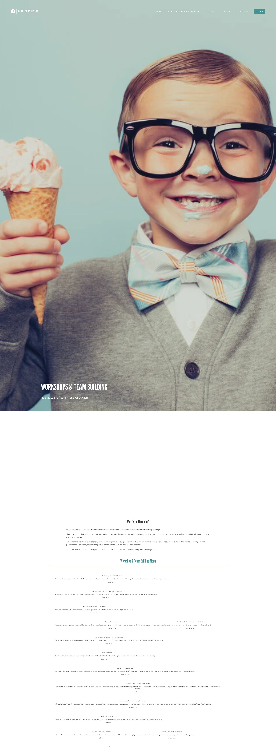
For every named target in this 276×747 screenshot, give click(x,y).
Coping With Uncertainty (125, 668)
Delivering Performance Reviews (102, 732)
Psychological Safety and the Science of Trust (109, 637)
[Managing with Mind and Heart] (112, 572)
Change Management (112, 622)
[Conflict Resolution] (106, 649)
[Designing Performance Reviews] (109, 713)
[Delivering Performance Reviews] (102, 728)
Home (158, 11)
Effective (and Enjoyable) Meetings (94, 607)
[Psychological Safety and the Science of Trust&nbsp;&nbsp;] (109, 634)
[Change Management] (112, 618)
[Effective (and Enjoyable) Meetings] (94, 603)
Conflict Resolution (106, 653)
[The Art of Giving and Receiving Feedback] (97, 744)
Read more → (112, 582)
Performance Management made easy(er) (133, 701)
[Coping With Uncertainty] (125, 665)
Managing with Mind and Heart (184, 11)
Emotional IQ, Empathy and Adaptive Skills (190, 622)
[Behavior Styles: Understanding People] (138, 680)
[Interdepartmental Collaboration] (172, 728)
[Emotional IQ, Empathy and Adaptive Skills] (190, 618)
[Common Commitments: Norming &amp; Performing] (107, 588)
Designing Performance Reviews (109, 716)
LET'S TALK (259, 11)
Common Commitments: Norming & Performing (107, 591)
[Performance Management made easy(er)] (133, 698)
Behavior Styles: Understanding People (138, 683)
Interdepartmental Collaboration (172, 732)
